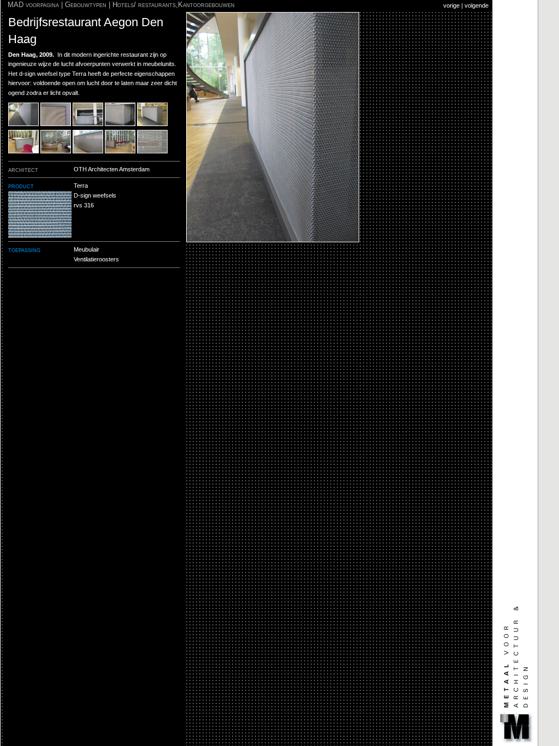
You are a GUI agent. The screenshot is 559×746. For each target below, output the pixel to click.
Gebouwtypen (85, 5)
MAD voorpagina (33, 5)
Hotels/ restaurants (144, 5)
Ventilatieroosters (96, 259)
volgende (477, 5)
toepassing (24, 250)
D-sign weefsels (95, 195)
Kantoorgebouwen (206, 5)
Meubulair (86, 249)
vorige (451, 5)
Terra (81, 185)
